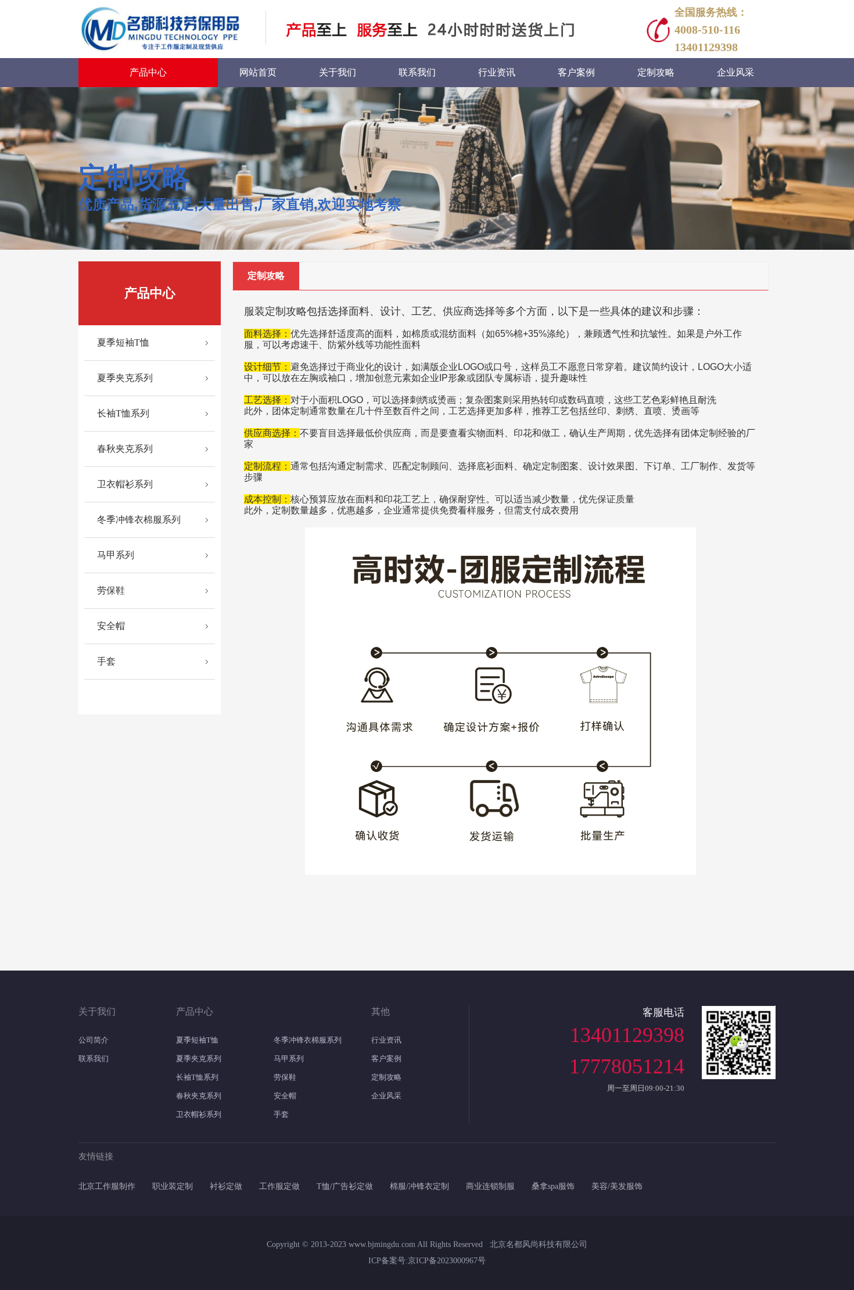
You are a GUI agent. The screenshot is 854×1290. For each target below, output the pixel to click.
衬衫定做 (226, 1186)
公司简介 (93, 1040)
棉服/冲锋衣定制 (419, 1186)
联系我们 (93, 1058)
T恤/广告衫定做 (345, 1186)
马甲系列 (115, 555)
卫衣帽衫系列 (125, 484)
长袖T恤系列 (123, 413)
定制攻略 (386, 1077)
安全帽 (111, 626)
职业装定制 (172, 1186)
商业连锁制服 (490, 1186)
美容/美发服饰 (617, 1186)
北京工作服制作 (106, 1186)
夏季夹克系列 (125, 378)
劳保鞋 (111, 590)
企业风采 (386, 1095)
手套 (106, 661)
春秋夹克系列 (125, 449)
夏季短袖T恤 (123, 342)
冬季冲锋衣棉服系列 (139, 519)
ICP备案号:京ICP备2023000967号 (427, 1260)
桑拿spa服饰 (553, 1186)
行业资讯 (386, 1040)
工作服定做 (279, 1186)
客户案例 (386, 1058)
